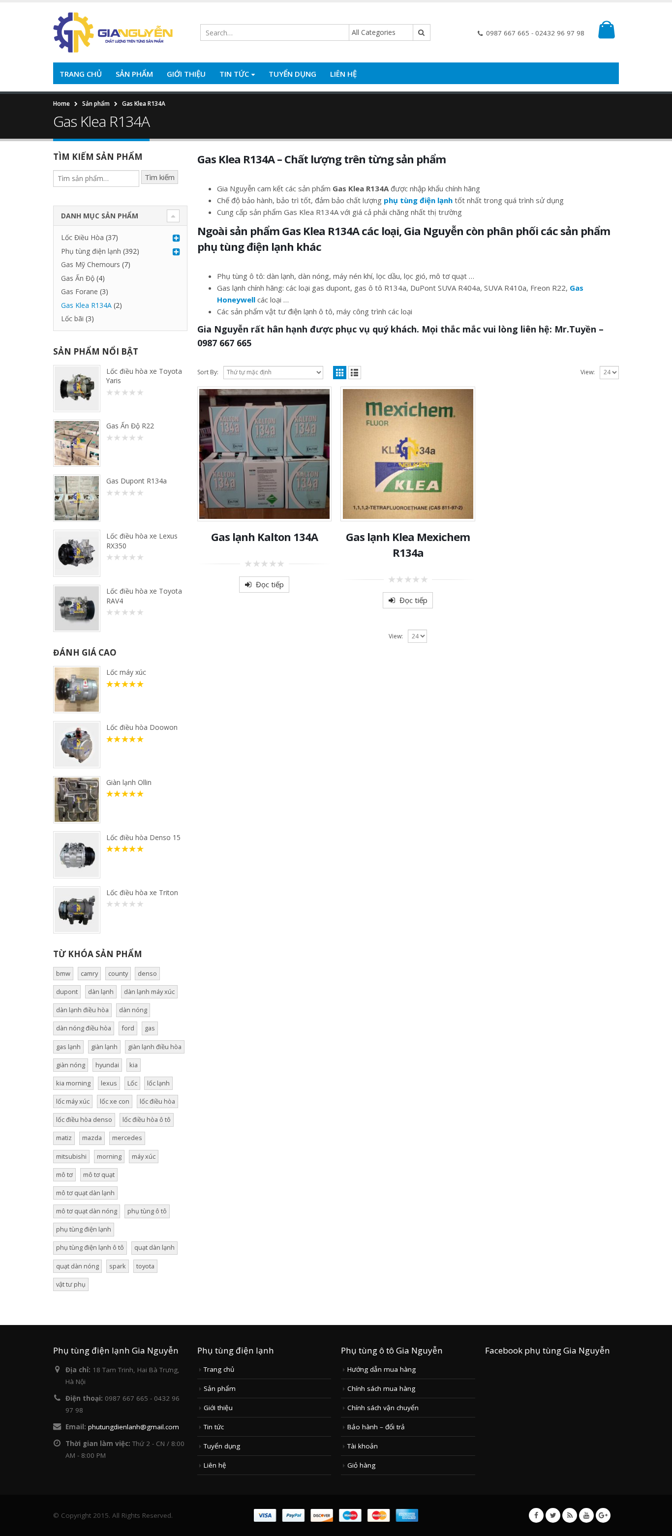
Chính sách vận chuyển (383, 1407)
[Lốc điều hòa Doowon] (76, 744)
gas (150, 1028)
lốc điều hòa (157, 1101)
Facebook (536, 1515)
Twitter (553, 1515)
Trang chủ (81, 74)
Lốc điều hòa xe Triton (142, 892)
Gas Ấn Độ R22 (130, 425)
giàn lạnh (104, 1046)
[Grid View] (339, 372)
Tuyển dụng (292, 74)
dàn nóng (133, 1009)
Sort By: (207, 372)
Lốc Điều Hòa (82, 237)
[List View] (355, 372)
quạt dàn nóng (77, 1266)
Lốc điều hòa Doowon (142, 727)
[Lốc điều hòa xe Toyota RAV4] (76, 608)
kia (133, 1064)
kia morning (73, 1083)
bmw (63, 973)
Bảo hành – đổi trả (376, 1426)
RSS (569, 1515)
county (118, 973)
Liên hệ (343, 74)
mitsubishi (71, 1156)
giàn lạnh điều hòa (155, 1046)
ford (128, 1028)
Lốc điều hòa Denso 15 (143, 837)
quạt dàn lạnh (154, 1247)
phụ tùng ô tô (147, 1210)
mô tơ (64, 1174)
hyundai (107, 1064)
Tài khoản (362, 1446)
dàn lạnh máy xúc (149, 991)
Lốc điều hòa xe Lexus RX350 (142, 540)
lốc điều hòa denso (84, 1119)
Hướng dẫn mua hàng (381, 1369)
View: (587, 372)
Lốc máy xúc (126, 672)
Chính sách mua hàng (381, 1388)
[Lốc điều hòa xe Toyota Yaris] (76, 388)
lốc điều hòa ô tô (146, 1119)
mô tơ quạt (99, 1174)
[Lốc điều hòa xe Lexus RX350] (76, 553)
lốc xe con (114, 1101)
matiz (64, 1137)
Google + (603, 1515)
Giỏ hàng (361, 1465)
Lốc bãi (72, 318)
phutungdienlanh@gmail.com (133, 1426)
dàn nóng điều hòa (83, 1028)
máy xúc (143, 1156)
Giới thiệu (186, 74)
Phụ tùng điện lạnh (91, 251)
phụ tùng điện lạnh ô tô (90, 1247)
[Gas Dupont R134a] (76, 498)
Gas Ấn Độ (77, 278)
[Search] (421, 32)
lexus (109, 1083)
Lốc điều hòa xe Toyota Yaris (144, 375)
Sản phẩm (134, 74)
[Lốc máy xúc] (76, 689)
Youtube (586, 1515)
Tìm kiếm (160, 177)
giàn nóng (70, 1064)
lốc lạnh (158, 1083)
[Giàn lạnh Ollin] (76, 799)
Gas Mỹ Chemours (90, 264)
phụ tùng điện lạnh (418, 200)
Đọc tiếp (270, 584)
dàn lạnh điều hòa (82, 1009)
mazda (92, 1137)
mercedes (127, 1137)
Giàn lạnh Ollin (129, 782)
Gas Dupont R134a (136, 480)
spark (117, 1266)
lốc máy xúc (73, 1101)
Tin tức (234, 74)
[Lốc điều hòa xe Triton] (76, 910)
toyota (145, 1266)
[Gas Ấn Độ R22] (76, 443)
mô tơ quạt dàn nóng (86, 1210)
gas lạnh (68, 1046)
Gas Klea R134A (86, 305)
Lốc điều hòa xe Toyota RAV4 (144, 595)
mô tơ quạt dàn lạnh (85, 1192)
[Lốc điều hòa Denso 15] (76, 854)
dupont (67, 991)
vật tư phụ (71, 1284)
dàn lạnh (101, 991)
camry (89, 973)
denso (147, 973)
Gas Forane (79, 291)
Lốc (132, 1083)
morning (109, 1156)
